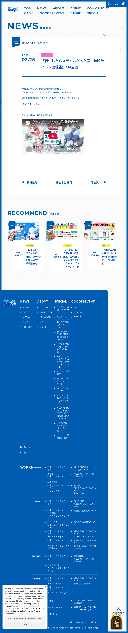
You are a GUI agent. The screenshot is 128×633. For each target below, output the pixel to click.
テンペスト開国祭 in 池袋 (63, 436)
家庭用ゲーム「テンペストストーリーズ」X (85, 608)
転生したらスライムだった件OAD (85, 475)
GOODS (78, 312)
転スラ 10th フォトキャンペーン (63, 381)
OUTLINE (44, 307)
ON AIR (26, 322)
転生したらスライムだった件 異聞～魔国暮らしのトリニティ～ (59, 514)
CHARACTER (46, 312)
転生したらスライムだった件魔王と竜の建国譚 (85, 581)
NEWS (26, 307)
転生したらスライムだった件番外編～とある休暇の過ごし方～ (85, 544)
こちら (37, 103)
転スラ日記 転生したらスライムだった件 (85, 468)
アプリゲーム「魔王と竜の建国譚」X (85, 601)
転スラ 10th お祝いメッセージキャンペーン (63, 399)
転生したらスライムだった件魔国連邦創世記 (59, 581)
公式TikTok (53, 614)
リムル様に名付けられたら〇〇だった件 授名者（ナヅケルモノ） (63, 413)
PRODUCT (28, 327)
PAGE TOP (118, 613)
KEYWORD (45, 317)
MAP (42, 322)
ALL (76, 307)
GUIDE (43, 327)
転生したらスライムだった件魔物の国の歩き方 (59, 534)
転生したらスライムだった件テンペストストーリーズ (59, 590)
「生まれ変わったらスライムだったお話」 (63, 348)
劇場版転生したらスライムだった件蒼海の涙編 (85, 489)
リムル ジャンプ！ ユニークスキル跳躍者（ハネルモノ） (63, 322)
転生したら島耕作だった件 (85, 523)
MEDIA (26, 317)
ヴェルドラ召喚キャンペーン (63, 309)
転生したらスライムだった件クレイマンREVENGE (85, 534)
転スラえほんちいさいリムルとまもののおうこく (59, 568)
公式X (50, 601)
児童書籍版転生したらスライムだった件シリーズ (85, 559)
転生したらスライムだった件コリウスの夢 (59, 488)
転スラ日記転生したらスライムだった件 (85, 504)
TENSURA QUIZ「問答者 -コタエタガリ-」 (62, 336)
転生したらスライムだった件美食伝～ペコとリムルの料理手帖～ (59, 544)
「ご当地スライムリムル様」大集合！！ (63, 427)
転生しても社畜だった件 (85, 511)
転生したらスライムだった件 (59, 468)
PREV (32, 182)
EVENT (26, 312)
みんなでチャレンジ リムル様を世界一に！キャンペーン (63, 361)
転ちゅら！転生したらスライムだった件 (59, 525)
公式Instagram (55, 607)
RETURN (64, 182)
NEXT (95, 182)
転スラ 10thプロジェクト (63, 372)
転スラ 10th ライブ (62, 389)
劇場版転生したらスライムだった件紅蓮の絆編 (59, 478)
